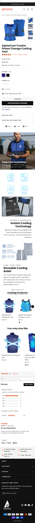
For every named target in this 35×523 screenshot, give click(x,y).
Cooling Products (17, 292)
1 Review (16, 374)
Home (3, 15)
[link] (4, 374)
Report (15, 443)
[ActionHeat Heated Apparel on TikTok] (32, 505)
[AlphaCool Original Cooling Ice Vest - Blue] (19, 322)
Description (7, 115)
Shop (4, 461)
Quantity (6, 80)
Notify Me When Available (17, 103)
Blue (3, 75)
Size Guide (6, 89)
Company (6, 477)
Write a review (22, 54)
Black (8, 75)
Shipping (4, 65)
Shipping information (11, 120)
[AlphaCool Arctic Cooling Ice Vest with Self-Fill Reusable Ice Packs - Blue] (25, 365)
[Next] (32, 306)
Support (6, 466)
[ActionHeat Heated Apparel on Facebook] (26, 505)
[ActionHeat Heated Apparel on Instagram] (22, 505)
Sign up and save (10, 483)
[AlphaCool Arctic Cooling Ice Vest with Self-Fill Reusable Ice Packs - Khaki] (27, 365)
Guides (5, 471)
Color (6, 71)
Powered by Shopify (17, 521)
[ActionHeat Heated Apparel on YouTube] (29, 505)
